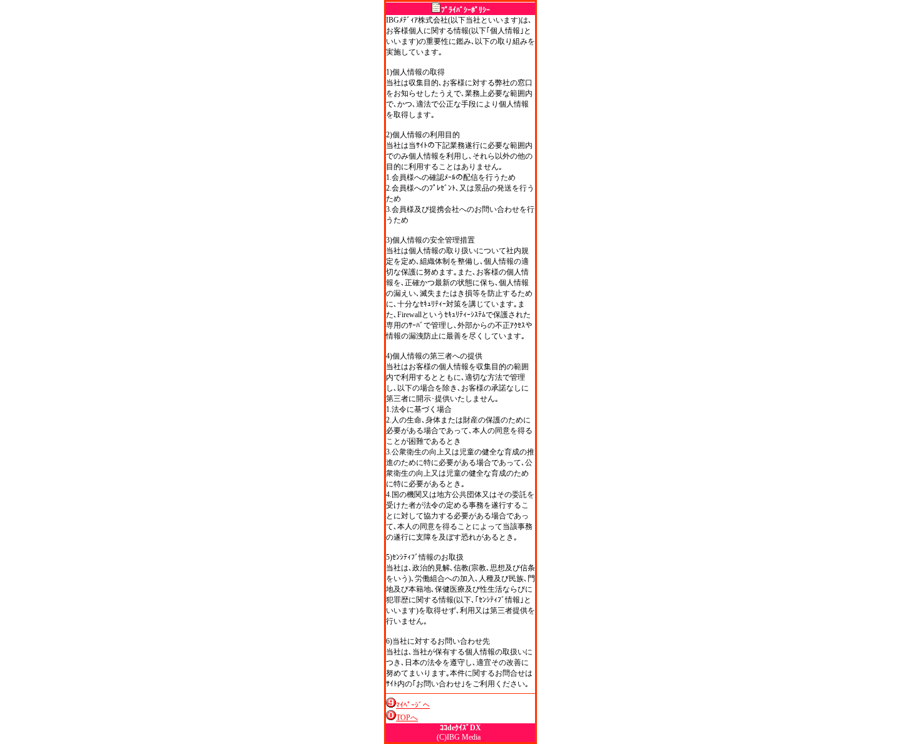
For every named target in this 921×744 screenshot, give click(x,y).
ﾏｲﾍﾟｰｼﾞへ (413, 705)
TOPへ (407, 717)
